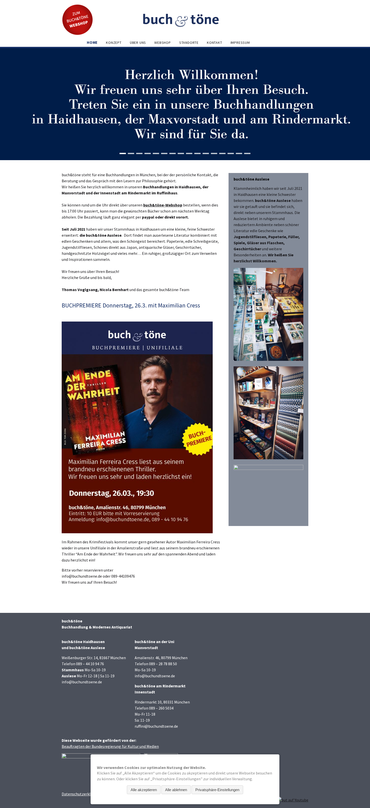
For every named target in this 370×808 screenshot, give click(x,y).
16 (247, 153)
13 (222, 153)
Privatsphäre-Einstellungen (217, 790)
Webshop (162, 42)
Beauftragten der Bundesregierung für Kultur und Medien (110, 746)
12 (214, 153)
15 (239, 153)
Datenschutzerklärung (81, 793)
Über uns (138, 42)
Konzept (114, 42)
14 (231, 153)
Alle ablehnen (176, 790)
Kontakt (214, 42)
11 (206, 153)
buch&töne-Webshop (162, 204)
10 (197, 153)
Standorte (189, 42)
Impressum (240, 42)
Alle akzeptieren (144, 790)
